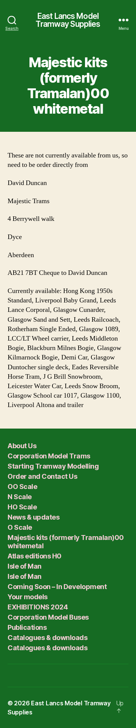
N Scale (20, 497)
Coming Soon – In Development (57, 587)
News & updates (33, 517)
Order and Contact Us (42, 476)
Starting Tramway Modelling (53, 466)
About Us (22, 446)
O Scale (20, 527)
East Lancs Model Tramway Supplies (68, 20)
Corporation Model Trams (49, 456)
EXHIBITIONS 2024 (38, 607)
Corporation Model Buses (48, 617)
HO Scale (22, 507)
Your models (28, 597)
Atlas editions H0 (35, 556)
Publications (27, 627)
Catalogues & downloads (47, 638)
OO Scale (22, 486)
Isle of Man (25, 566)
